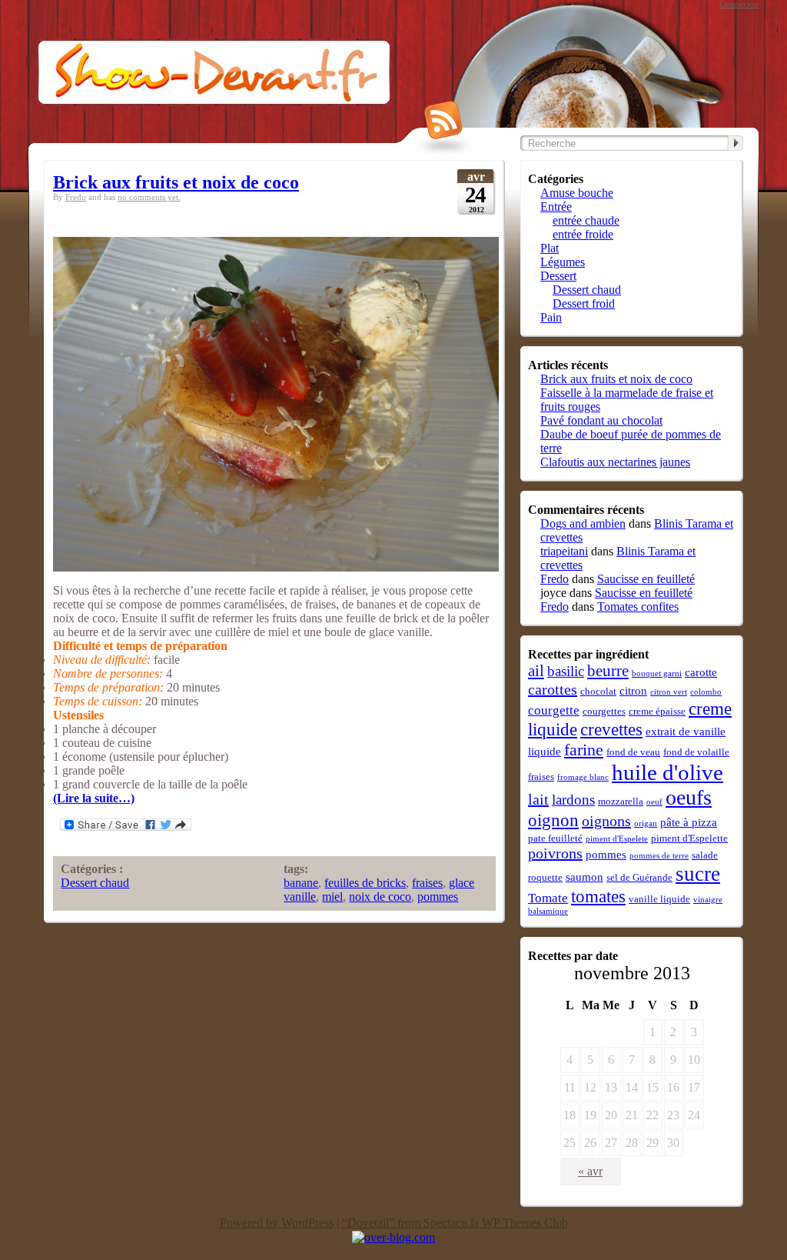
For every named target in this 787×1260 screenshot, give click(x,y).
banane (301, 882)
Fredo (75, 197)
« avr (590, 1171)
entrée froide (583, 234)
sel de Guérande (639, 877)
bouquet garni (657, 673)
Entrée (556, 206)
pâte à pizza (688, 821)
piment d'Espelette (689, 838)
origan (645, 823)
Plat (549, 248)
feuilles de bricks (365, 882)
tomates (598, 896)
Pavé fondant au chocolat (601, 420)
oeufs (689, 797)
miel (332, 896)
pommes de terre (659, 856)
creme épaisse (657, 711)
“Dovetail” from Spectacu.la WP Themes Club (455, 1222)
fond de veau (633, 752)
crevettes (611, 729)
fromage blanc (583, 777)
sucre (698, 873)
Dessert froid (584, 303)
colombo (706, 692)
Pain (551, 317)
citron (633, 690)
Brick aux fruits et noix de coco (176, 182)
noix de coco (380, 896)
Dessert (558, 275)
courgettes (604, 711)
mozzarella (620, 801)
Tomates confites (638, 606)
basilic (565, 671)
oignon (553, 820)
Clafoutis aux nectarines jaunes (615, 461)
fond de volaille (696, 752)
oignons (606, 820)
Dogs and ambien (583, 523)
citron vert (668, 692)
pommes (437, 896)
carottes (552, 689)
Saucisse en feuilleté (646, 578)
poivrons (555, 853)
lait (538, 799)
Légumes (562, 261)
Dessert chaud (95, 882)
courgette (553, 710)
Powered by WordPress (277, 1222)
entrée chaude (586, 220)
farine (583, 749)
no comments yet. (149, 197)
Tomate (548, 898)
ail (536, 671)
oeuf (654, 802)
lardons (573, 800)
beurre (608, 671)
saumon (584, 876)
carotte (701, 671)
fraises (427, 882)
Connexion (739, 4)
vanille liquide (659, 899)
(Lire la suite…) (93, 798)
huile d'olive (667, 772)
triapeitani (564, 551)
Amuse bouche (576, 192)
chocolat (598, 691)
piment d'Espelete (617, 839)
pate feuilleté (555, 838)
